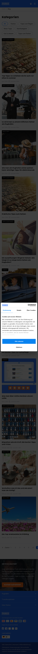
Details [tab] (19, 310)
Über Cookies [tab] (31, 310)
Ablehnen (19, 347)
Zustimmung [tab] (7, 310)
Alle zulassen (19, 341)
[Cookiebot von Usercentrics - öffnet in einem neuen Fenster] (28, 305)
